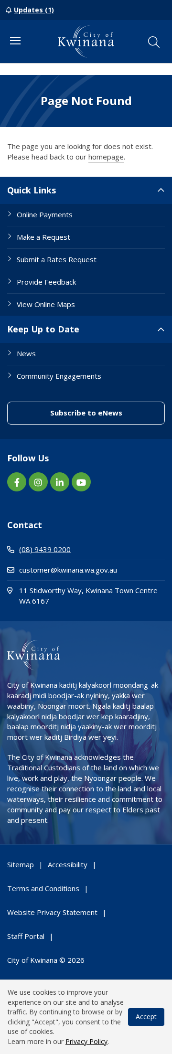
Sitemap (20, 864)
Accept (146, 1016)
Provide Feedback (46, 282)
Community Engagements (59, 376)
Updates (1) (34, 9)
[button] (153, 42)
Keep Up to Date (43, 329)
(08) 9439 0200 (45, 549)
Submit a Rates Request (57, 259)
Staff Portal (25, 936)
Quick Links (31, 190)
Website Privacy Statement (52, 912)
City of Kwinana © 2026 (46, 960)
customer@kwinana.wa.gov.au (68, 570)
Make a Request (43, 237)
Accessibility (67, 864)
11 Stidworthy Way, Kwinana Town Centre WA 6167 (88, 596)
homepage (106, 156)
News (26, 353)
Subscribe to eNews (107, 412)
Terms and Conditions (43, 888)
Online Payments (45, 214)
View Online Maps (46, 304)
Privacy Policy (86, 1041)
